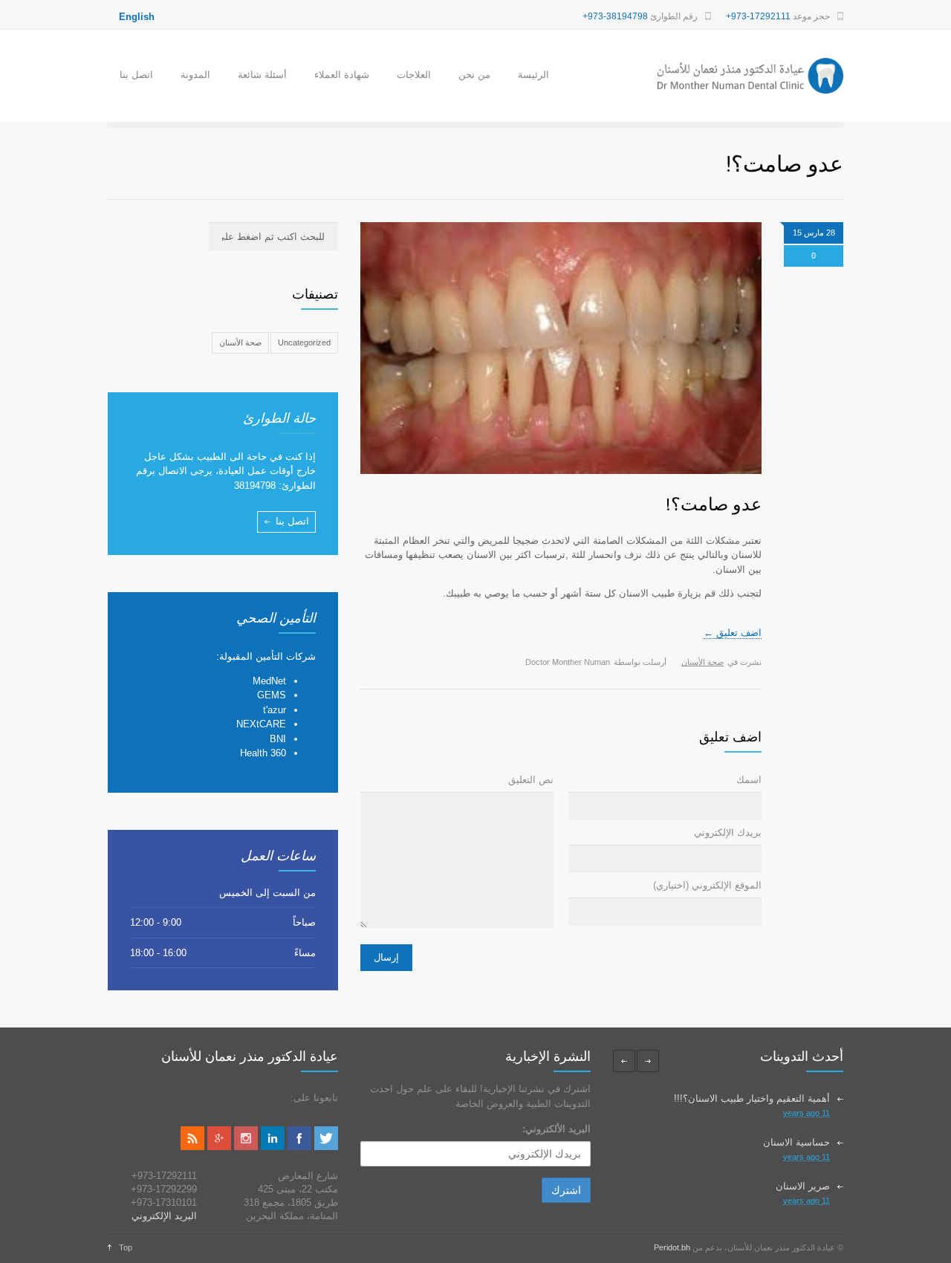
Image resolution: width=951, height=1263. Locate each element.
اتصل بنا (136, 74)
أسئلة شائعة (262, 74)
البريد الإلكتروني (164, 1215)
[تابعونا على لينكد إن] (273, 1146)
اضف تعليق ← (733, 632)
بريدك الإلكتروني (728, 832)
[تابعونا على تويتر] (326, 1146)
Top (125, 1247)
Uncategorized (304, 342)
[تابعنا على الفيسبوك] (299, 1146)
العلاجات (414, 74)
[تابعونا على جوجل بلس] (219, 1146)
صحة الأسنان (702, 662)
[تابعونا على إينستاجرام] (246, 1146)
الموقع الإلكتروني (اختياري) (707, 885)
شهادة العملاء (341, 74)
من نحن (474, 74)
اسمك (749, 780)
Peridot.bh (672, 1247)
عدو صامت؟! (713, 504)
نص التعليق (531, 780)
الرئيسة (533, 74)
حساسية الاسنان (796, 1142)
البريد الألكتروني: (556, 1128)
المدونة (195, 74)
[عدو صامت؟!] (561, 348)
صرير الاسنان (803, 1186)
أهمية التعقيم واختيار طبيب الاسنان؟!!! (752, 1098)
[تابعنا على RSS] (192, 1146)
